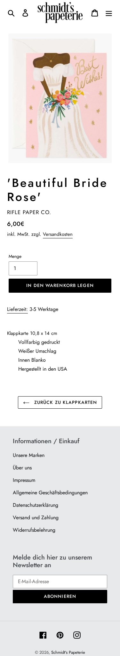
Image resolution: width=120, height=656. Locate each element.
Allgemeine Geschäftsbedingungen (50, 492)
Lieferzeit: (17, 309)
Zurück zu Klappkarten (65, 402)
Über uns (22, 467)
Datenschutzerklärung (35, 505)
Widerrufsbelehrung (34, 530)
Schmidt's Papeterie (68, 652)
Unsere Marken (28, 455)
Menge (15, 256)
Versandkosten (58, 234)
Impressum (24, 480)
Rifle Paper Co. (29, 212)
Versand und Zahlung (36, 517)
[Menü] (109, 12)
